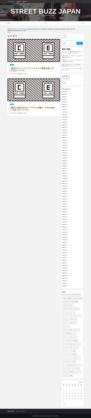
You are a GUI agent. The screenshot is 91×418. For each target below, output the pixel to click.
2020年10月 (65, 270)
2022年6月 (64, 219)
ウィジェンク (78, 315)
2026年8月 (64, 91)
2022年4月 (64, 224)
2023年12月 (65, 173)
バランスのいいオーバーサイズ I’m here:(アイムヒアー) (72, 69)
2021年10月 (65, 240)
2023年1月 (64, 201)
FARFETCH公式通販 (67, 298)
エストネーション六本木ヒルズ (69, 322)
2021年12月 (65, 234)
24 (63, 398)
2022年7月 (64, 217)
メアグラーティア (77, 365)
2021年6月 (64, 250)
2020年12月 (65, 265)
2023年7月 (64, 186)
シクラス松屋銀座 (73, 340)
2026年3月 (64, 104)
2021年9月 (64, 242)
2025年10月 (65, 117)
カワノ (77, 329)
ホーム (45, 23)
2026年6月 (64, 96)
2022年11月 (65, 206)
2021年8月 (64, 245)
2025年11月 (65, 114)
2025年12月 (65, 112)
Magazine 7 (49, 416)
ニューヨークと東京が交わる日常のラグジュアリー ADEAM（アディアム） (72, 52)
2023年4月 (64, 194)
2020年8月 (64, 275)
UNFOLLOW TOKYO (66, 308)
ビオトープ (77, 358)
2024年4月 (64, 163)
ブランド (12, 64)
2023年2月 (64, 199)
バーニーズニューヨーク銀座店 (69, 354)
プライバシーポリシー (20, 411)
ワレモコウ (65, 375)
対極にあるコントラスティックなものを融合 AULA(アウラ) (72, 56)
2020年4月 (64, 286)
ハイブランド (75, 347)
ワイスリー (77, 372)
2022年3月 (64, 227)
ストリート (78, 344)
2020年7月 (64, 278)
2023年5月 (64, 191)
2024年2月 (64, 168)
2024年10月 (65, 148)
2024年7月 (64, 155)
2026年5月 (64, 99)
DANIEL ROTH (70, 294)
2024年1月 (64, 171)
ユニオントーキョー (67, 368)
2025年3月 (64, 135)
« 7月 (64, 404)
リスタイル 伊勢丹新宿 (68, 372)
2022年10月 (65, 209)
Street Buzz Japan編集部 (17, 73)
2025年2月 (64, 137)
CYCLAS (64, 294)
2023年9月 (64, 181)
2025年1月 (64, 140)
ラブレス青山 (76, 368)
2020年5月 (64, 283)
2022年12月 (65, 204)
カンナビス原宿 (66, 333)
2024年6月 (64, 158)
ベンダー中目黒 (72, 361)
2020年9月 (64, 273)
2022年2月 (64, 229)
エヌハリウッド (66, 326)
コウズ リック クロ (67, 337)
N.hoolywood (66, 301)
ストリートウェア (66, 347)
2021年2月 (64, 260)
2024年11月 (65, 145)
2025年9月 (64, 119)
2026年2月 (64, 107)
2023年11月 (65, 176)
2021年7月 (64, 247)
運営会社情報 (11, 411)
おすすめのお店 (66, 78)
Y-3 (72, 308)
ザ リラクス (65, 340)
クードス (73, 333)
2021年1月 (64, 263)
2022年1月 (64, 232)
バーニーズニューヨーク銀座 (69, 351)
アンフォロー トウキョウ (68, 315)
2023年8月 (64, 183)
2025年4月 (64, 132)
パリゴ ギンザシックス (68, 358)
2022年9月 (64, 211)
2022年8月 (64, 214)
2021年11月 (65, 237)
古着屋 (71, 375)
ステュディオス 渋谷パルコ (68, 344)
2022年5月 (64, 222)
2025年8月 (64, 122)
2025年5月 (64, 130)
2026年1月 (64, 109)
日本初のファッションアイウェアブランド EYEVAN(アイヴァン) (72, 60)
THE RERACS (70, 305)
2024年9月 (64, 150)
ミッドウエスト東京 (67, 365)
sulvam (64, 305)
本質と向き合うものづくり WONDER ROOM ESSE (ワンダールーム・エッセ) (71, 65)
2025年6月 (64, 127)
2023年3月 (64, 196)
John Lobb (75, 298)
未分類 (63, 83)
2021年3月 (64, 258)
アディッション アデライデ (68, 312)
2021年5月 (64, 252)
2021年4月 (64, 255)
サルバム (74, 337)
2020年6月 (64, 280)
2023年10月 (65, 178)
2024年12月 (65, 142)
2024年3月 (64, 165)
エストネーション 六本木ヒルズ (69, 319)
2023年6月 (64, 188)
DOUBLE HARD (77, 294)
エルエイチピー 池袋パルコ (68, 329)
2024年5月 (64, 160)
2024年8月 (64, 153)
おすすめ (77, 308)
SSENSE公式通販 (74, 301)
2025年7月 (64, 125)
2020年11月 (65, 268)
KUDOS (80, 298)
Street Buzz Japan (45, 11)
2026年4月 (64, 102)
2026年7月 (64, 94)
